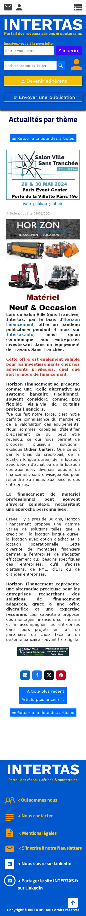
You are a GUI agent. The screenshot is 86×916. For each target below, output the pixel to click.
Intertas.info (19, 334)
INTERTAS (43, 24)
